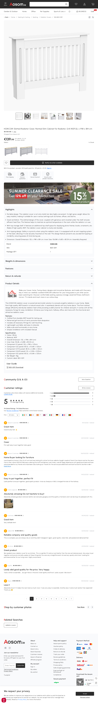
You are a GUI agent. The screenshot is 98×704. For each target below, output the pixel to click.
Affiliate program (36, 660)
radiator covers (10, 625)
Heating (35, 17)
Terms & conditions (59, 660)
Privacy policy (57, 665)
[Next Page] (71, 599)
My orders (34, 669)
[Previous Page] (27, 599)
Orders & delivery (59, 649)
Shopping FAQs (58, 662)
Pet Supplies (44, 11)
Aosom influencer (36, 657)
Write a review (86, 388)
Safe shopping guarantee (61, 668)
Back (6, 17)
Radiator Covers (46, 17)
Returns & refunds (59, 652)
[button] (49, 209)
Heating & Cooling (24, 17)
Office (33, 11)
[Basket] (93, 4)
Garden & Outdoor (11, 11)
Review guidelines (59, 657)
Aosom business (36, 652)
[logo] (17, 4)
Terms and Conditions (11, 669)
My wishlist (34, 672)
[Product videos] (27, 116)
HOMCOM (53, 244)
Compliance (57, 675)
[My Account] (84, 4)
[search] (66, 4)
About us (33, 643)
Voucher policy (58, 646)
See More (81, 607)
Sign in (33, 667)
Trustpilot (7, 675)
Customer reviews (36, 654)
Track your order (58, 654)
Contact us (34, 646)
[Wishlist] (76, 4)
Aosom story (35, 649)
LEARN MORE (8, 394)
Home (24, 11)
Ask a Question (86, 379)
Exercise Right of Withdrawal (58, 671)
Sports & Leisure (60, 11)
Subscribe (20, 665)
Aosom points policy (59, 643)
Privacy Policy (8, 671)
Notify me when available (53, 163)
